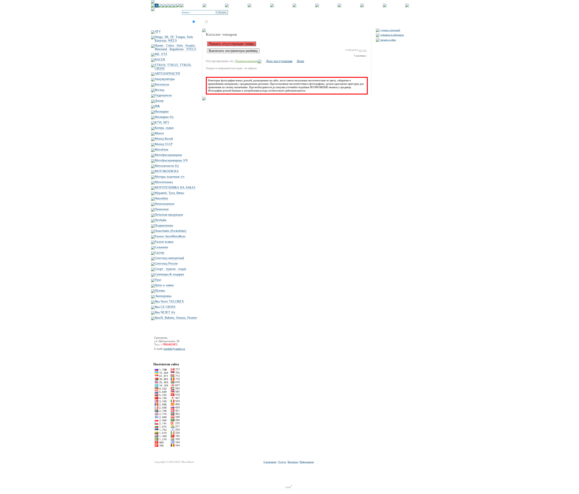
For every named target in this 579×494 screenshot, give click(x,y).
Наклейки (161, 198)
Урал (158, 279)
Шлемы (160, 290)
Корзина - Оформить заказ (253, 11)
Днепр (159, 100)
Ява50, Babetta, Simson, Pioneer (176, 317)
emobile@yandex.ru (174, 348)
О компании (269, 462)
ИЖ (157, 106)
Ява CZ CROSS (165, 307)
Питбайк (160, 220)
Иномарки (162, 111)
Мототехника (164, 182)
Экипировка (163, 296)
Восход (159, 90)
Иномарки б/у (164, 117)
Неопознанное (164, 204)
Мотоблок (161, 149)
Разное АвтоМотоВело (170, 236)
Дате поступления (279, 61)
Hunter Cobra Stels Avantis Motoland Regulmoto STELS (176, 47)
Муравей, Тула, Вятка (169, 193)
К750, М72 (162, 122)
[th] (365, 51)
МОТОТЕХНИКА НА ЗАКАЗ (175, 187)
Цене (300, 61)
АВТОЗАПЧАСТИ (167, 73)
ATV (158, 31)
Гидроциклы (163, 95)
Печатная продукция (169, 214)
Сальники (161, 247)
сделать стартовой (390, 30)
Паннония (161, 209)
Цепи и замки (164, 285)
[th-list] (360, 51)
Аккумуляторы (165, 79)
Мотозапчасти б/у (167, 166)
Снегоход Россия (166, 263)
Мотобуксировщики (168, 155)
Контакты (293, 462)
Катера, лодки (164, 128)
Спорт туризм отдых (170, 269)
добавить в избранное (392, 34)
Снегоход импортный (169, 258)
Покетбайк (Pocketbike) (170, 231)
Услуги (282, 462)
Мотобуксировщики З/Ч (171, 160)
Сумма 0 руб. (261, 13)
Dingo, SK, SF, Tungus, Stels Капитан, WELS (174, 38)
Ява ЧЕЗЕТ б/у (165, 312)
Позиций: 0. (245, 13)
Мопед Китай (164, 138)
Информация (307, 462)
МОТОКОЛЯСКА (167, 171)
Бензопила (162, 84)
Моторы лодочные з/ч (169, 176)
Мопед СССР (164, 144)
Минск (159, 133)
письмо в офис (388, 39)
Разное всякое (164, 241)
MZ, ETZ (161, 54)
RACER (160, 59)
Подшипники (164, 225)
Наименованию (246, 61)
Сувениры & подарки (169, 274)
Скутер (159, 252)
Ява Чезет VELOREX (169, 301)
